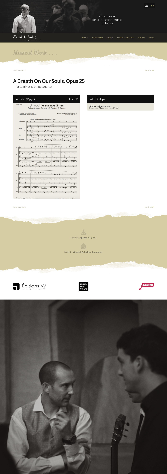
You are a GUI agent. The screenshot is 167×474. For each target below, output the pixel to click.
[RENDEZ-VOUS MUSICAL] (83, 286)
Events (110, 37)
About (85, 37)
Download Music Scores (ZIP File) (104, 107)
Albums (141, 37)
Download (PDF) (83, 237)
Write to (83, 252)
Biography (97, 37)
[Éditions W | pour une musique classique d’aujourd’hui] (29, 286)
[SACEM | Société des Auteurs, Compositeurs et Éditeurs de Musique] (146, 286)
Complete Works (125, 37)
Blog (151, 37)
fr (152, 5)
